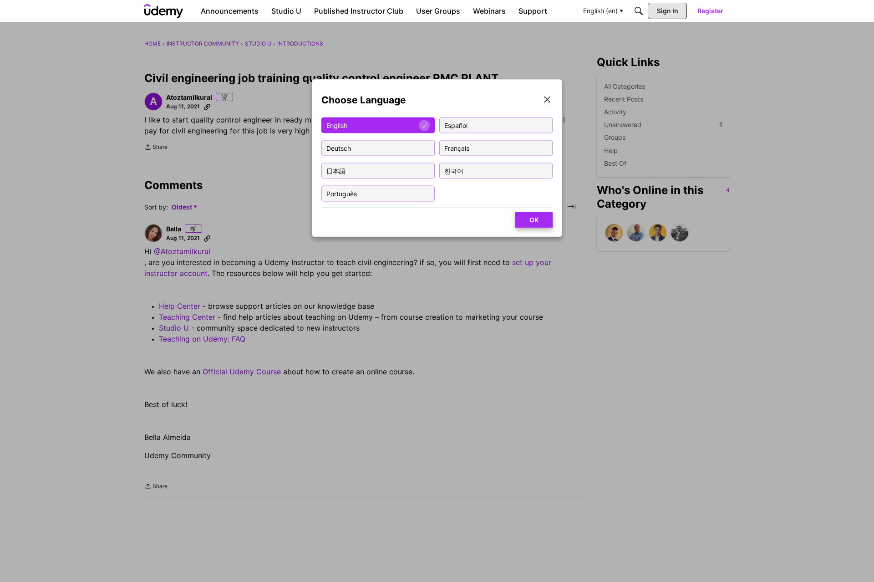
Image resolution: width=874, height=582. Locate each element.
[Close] (547, 100)
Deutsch (338, 148)
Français (456, 148)
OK (534, 220)
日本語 (336, 170)
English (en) (600, 11)
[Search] (638, 11)
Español (455, 125)
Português (341, 193)
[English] (163, 11)
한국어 (453, 170)
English (336, 125)
